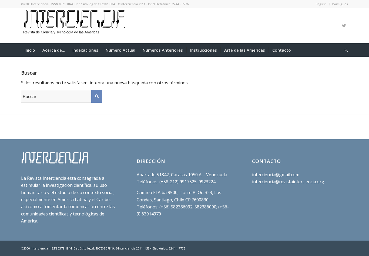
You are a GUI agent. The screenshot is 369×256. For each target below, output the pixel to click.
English (321, 4)
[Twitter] (344, 26)
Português (340, 4)
